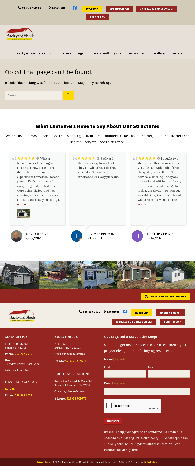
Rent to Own (97, 16)
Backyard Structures (32, 53)
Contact (176, 53)
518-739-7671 (91, 311)
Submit (113, 421)
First (107, 367)
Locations (58, 7)
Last (151, 367)
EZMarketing (150, 461)
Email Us (10, 389)
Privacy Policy (44, 461)
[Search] (68, 95)
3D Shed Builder (119, 8)
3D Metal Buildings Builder (156, 8)
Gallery (159, 53)
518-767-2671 (31, 7)
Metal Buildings (105, 53)
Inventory (92, 8)
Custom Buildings (71, 53)
